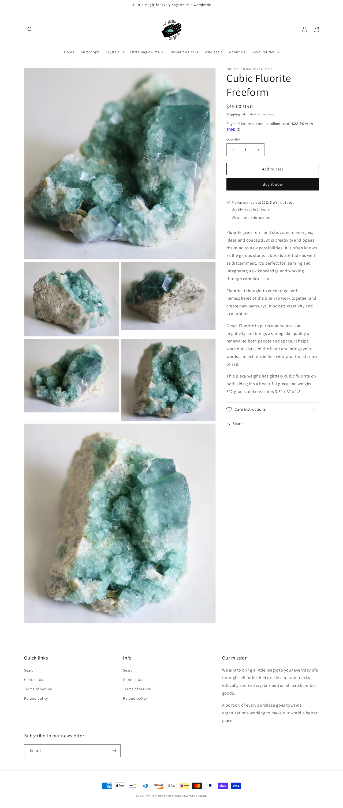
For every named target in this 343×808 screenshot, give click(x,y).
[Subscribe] (114, 750)
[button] (30, 29)
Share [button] (238, 423)
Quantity (233, 139)
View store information (251, 217)
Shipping (233, 114)
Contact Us (33, 679)
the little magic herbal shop (163, 796)
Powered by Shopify (195, 796)
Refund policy (36, 698)
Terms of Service (38, 689)
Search (30, 670)
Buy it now (273, 184)
